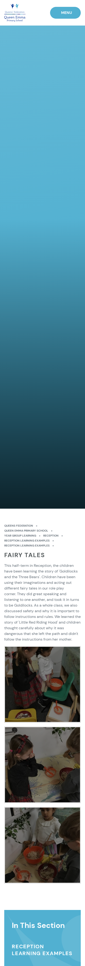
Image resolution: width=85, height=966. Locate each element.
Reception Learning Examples (27, 540)
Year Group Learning (20, 536)
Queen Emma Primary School (26, 531)
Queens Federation (18, 526)
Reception (51, 536)
